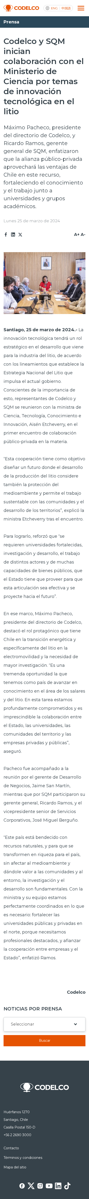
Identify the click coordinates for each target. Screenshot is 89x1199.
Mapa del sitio (15, 1167)
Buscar (44, 1040)
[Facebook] (6, 234)
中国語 (66, 8)
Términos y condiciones (23, 1158)
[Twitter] (20, 234)
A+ (77, 234)
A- (83, 234)
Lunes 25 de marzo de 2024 (32, 220)
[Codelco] (21, 8)
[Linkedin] (13, 234)
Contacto (11, 1148)
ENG (54, 8)
